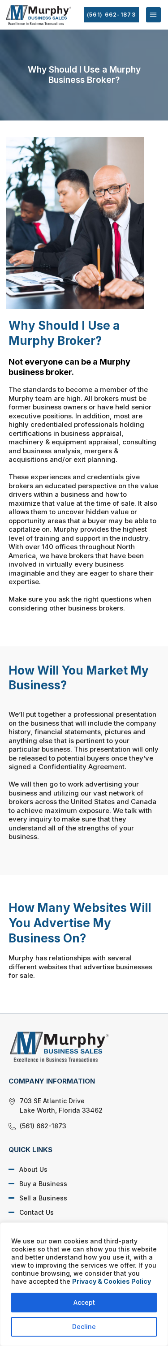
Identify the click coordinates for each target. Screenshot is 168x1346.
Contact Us (36, 1212)
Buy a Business (43, 1183)
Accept (84, 1302)
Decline (84, 1326)
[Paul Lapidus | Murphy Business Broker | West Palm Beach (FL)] (77, 1046)
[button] (153, 14)
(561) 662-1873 (111, 14)
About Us (33, 1169)
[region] (84, 1284)
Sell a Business (43, 1198)
